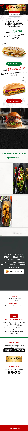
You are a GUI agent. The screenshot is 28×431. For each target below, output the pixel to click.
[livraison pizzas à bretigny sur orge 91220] (14, 359)
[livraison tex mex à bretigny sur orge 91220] (6, 211)
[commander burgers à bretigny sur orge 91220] (14, 118)
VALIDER (14, 316)
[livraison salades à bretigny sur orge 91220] (20, 178)
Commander (14, 63)
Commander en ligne (14, 428)
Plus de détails (16, 271)
